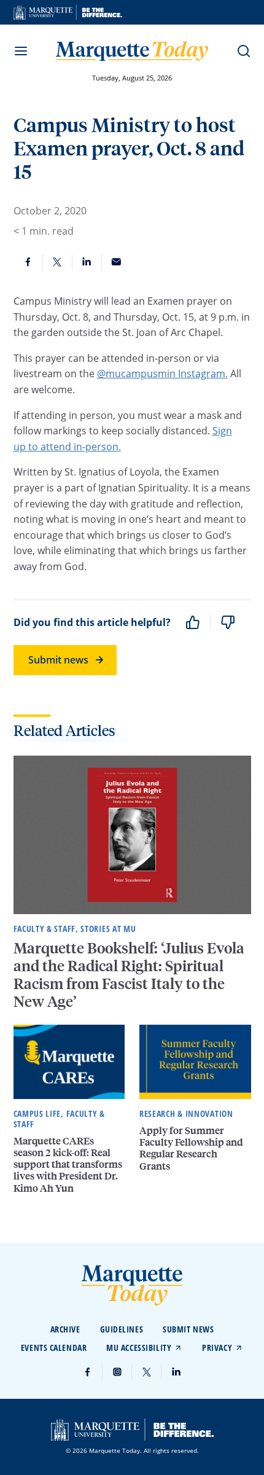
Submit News (188, 1329)
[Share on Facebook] (28, 261)
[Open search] (243, 51)
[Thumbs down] (227, 622)
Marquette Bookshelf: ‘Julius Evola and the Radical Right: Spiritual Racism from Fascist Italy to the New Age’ (129, 974)
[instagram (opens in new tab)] (117, 1371)
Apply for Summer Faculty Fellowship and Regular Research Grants (191, 1148)
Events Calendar (54, 1347)
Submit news (58, 660)
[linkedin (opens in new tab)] (176, 1371)
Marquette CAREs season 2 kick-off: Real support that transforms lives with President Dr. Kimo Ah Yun (68, 1164)
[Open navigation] (21, 51)
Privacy (217, 1347)
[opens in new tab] (68, 12)
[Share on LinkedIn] (87, 261)
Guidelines (122, 1329)
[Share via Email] (116, 261)
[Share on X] (57, 261)
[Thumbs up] (192, 622)
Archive (65, 1329)
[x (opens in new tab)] (146, 1371)
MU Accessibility (138, 1347)
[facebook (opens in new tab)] (88, 1371)
